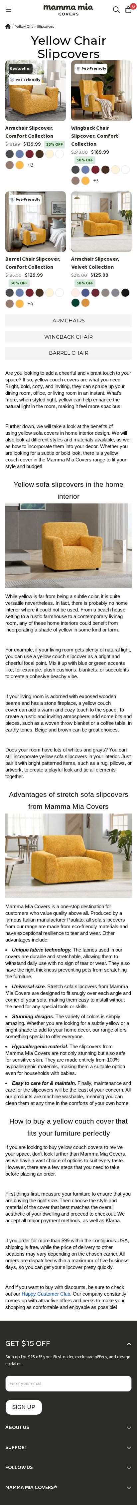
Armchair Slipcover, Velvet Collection (95, 263)
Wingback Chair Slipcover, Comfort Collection (94, 136)
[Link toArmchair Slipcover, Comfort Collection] (35, 90)
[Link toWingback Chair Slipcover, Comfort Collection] (101, 90)
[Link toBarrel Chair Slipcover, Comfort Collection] (35, 221)
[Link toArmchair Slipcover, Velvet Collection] (101, 221)
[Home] (8, 26)
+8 (31, 165)
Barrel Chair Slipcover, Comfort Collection (33, 263)
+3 (97, 180)
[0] (128, 9)
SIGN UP (23, 1407)
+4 (31, 303)
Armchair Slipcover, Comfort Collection (29, 132)
